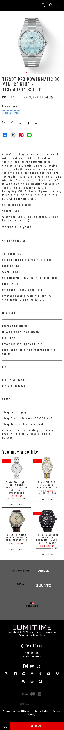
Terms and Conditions (16, 711)
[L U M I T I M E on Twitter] (7, 675)
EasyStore (39, 635)
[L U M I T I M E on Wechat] (23, 683)
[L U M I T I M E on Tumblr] (40, 675)
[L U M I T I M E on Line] (40, 683)
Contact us (32, 653)
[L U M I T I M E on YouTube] (49, 675)
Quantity (8, 121)
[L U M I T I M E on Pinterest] (23, 675)
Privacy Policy (41, 711)
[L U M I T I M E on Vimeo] (57, 675)
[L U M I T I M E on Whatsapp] (32, 683)
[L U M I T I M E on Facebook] (15, 675)
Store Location (32, 656)
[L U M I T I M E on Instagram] (32, 675)
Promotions (9, 106)
